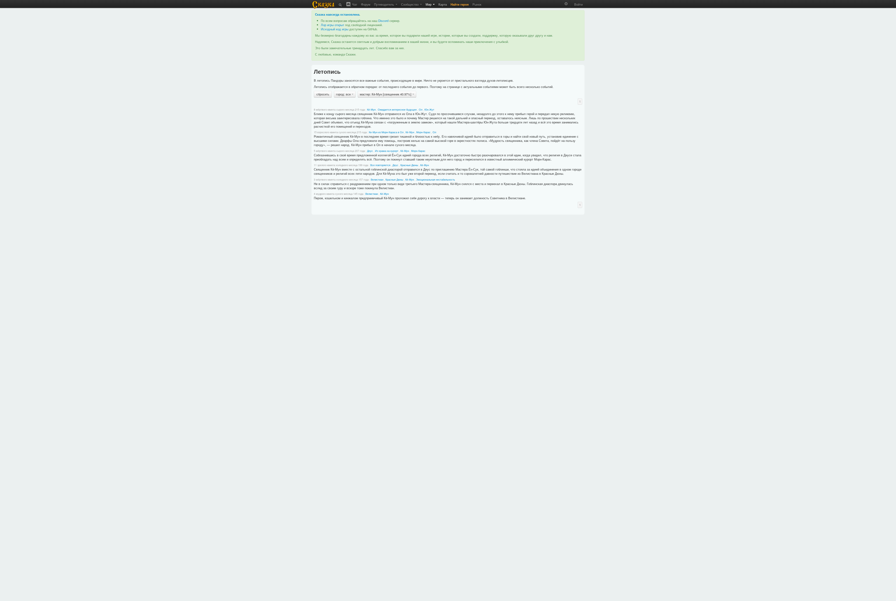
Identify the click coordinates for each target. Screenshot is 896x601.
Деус (370, 151)
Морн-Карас (423, 132)
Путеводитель (384, 4)
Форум (365, 4)
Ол (420, 109)
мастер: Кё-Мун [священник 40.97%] (386, 94)
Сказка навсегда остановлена (337, 14)
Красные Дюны (409, 165)
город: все (344, 94)
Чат (354, 4)
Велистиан (377, 179)
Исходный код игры (334, 29)
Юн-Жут (429, 109)
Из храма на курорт (386, 151)
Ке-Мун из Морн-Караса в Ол (386, 132)
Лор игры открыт (332, 25)
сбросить (322, 94)
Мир (429, 4)
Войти (578, 4)
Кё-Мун (371, 109)
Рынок (476, 4)
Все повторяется (380, 165)
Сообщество (410, 4)
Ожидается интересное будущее (397, 109)
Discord (383, 20)
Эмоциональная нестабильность (435, 179)
